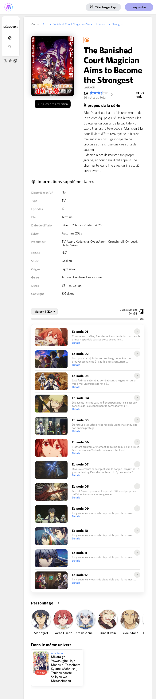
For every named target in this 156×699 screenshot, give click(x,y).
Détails (76, 342)
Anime (35, 24)
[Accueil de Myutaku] (8, 7)
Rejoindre (139, 7)
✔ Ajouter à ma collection (52, 103)
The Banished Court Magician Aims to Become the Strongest (85, 24)
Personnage (42, 602)
